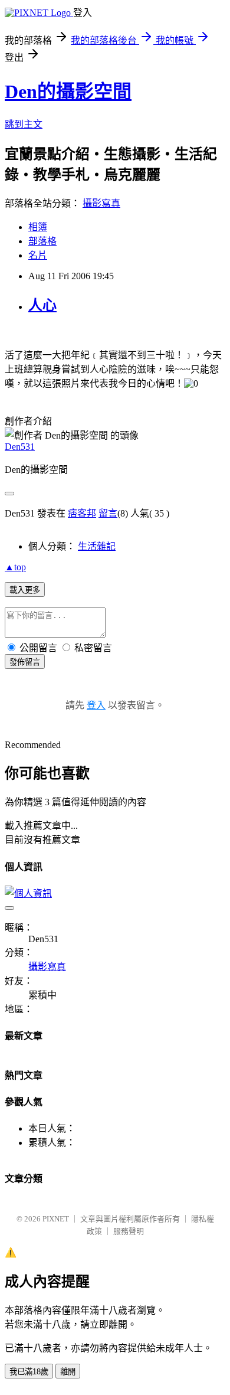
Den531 (20, 447)
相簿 (37, 227)
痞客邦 (82, 513)
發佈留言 (24, 662)
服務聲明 (128, 1231)
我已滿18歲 (28, 1371)
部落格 (42, 241)
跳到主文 (23, 124)
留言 (107, 513)
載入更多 (24, 590)
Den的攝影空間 (68, 91)
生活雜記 (97, 546)
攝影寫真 (101, 203)
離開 (67, 1371)
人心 (42, 305)
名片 (37, 255)
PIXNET (55, 1218)
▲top (15, 567)
